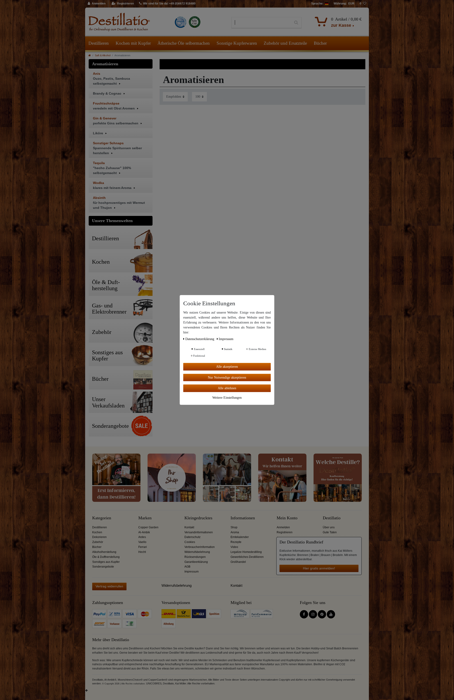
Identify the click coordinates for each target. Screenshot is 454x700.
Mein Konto (287, 518)
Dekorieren (99, 537)
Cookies (189, 542)
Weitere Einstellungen (227, 397)
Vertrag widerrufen (109, 586)
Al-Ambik (144, 532)
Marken (145, 518)
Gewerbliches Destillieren (247, 557)
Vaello (142, 542)
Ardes (142, 537)
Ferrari (142, 547)
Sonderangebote (103, 566)
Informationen (243, 518)
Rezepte (236, 542)
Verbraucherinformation (199, 547)
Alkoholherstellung (104, 552)
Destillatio (331, 518)
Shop (234, 527)
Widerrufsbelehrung (197, 552)
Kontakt (189, 527)
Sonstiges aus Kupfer (106, 562)
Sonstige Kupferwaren (237, 43)
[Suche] (296, 22)
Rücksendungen (195, 557)
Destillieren (98, 43)
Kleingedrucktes (198, 518)
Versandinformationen (198, 532)
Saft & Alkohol (102, 55)
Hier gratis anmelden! (319, 568)
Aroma (235, 532)
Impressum (191, 571)
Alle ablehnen (227, 388)
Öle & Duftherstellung (106, 557)
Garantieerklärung (196, 562)
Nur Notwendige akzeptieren (227, 377)
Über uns (329, 527)
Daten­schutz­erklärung (200, 339)
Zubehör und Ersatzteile (285, 43)
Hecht (142, 552)
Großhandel (238, 562)
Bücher (320, 43)
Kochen (97, 532)
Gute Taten (330, 532)
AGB (187, 566)
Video (234, 547)
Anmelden (283, 527)
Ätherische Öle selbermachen (183, 43)
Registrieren (284, 532)
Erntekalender (240, 537)
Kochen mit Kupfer (133, 43)
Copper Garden (148, 527)
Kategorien (101, 518)
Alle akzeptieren (227, 366)
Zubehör (97, 542)
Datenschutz (192, 537)
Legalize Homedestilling (246, 552)
